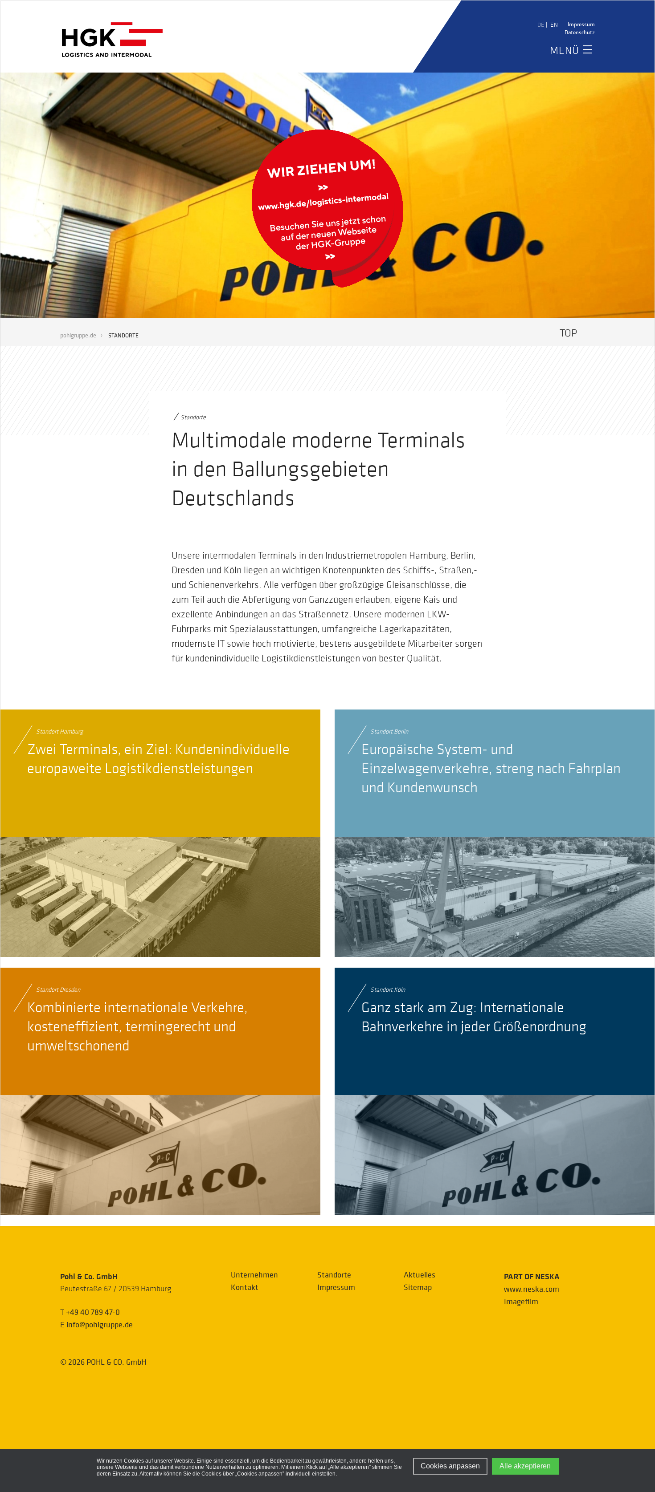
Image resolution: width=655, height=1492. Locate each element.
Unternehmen (254, 1275)
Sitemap (418, 1287)
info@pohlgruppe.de (99, 1324)
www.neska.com (531, 1289)
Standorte (334, 1275)
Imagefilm (521, 1301)
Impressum (581, 24)
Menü (564, 50)
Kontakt (244, 1287)
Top (568, 332)
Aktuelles (419, 1275)
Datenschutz (580, 32)
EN (554, 24)
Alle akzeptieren (525, 1466)
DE (541, 24)
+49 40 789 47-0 (93, 1312)
